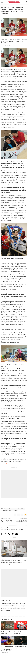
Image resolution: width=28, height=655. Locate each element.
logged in (10, 529)
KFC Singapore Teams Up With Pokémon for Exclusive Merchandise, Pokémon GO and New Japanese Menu (7, 649)
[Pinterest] (22, 515)
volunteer (15, 510)
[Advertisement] (14, 484)
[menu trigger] (2, 2)
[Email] (25, 515)
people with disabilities (19, 508)
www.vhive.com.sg (5, 564)
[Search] (26, 2)
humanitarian (9, 508)
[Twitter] (18, 515)
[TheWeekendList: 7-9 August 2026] (20, 625)
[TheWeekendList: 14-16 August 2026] (7, 625)
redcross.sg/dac (5, 463)
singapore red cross (7, 510)
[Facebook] (15, 515)
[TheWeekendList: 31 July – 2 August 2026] (20, 640)
